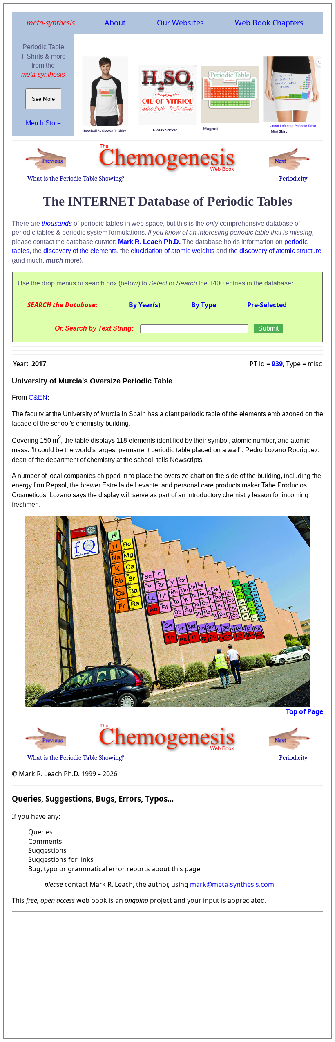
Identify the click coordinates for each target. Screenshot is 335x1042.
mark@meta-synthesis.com (232, 884)
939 (277, 363)
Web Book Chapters (269, 22)
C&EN (38, 397)
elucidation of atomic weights (172, 250)
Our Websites (180, 22)
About (115, 22)
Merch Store (43, 123)
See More (43, 99)
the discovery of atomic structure (275, 250)
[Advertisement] (167, 972)
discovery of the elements (80, 250)
